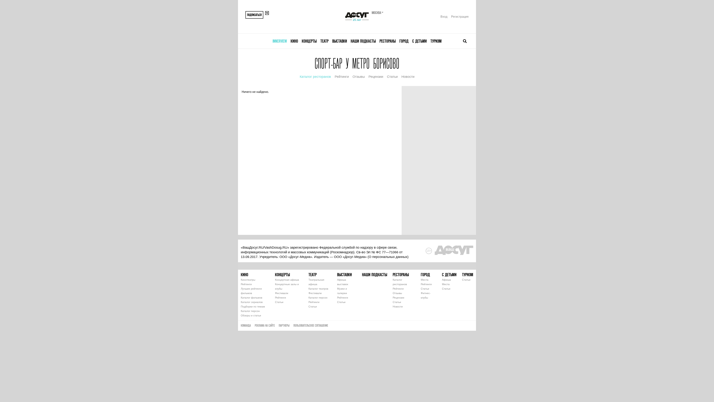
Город (404, 41)
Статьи (392, 77)
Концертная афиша (287, 279)
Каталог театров (318, 288)
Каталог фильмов (251, 297)
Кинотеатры (248, 279)
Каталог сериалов (252, 302)
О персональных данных (388, 257)
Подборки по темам (253, 306)
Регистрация (460, 16)
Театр (324, 41)
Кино (294, 41)
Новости (407, 77)
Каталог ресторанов (315, 77)
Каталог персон (250, 311)
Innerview (280, 41)
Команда (246, 325)
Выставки (339, 41)
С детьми (419, 41)
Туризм (436, 41)
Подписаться (254, 15)
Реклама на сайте (265, 325)
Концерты (309, 41)
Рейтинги (342, 77)
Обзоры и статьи (251, 315)
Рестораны (387, 41)
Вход (443, 16)
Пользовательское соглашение (310, 325)
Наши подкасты (363, 41)
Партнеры (284, 325)
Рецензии (376, 77)
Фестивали (281, 293)
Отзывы (359, 77)
